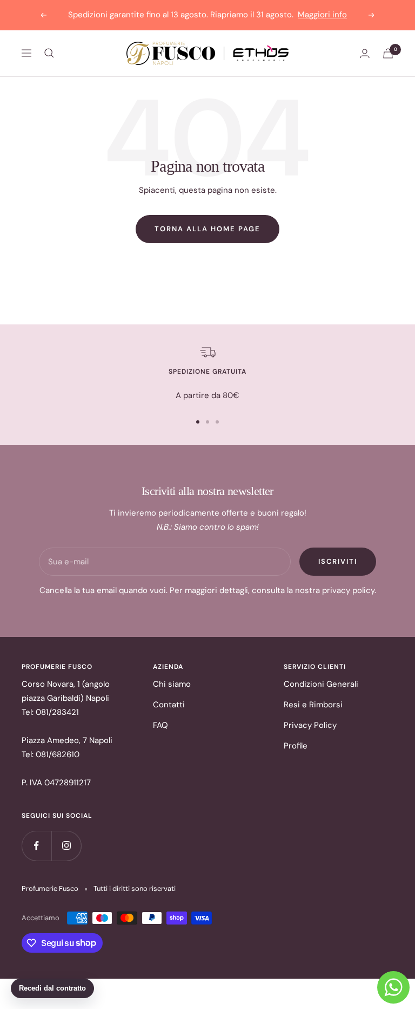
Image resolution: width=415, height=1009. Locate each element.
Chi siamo (172, 684)
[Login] (365, 53)
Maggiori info (322, 14)
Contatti (169, 704)
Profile (295, 745)
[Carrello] (388, 53)
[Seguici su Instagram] (66, 846)
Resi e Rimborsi (313, 704)
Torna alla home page (207, 228)
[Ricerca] (49, 53)
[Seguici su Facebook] (36, 846)
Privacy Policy (310, 725)
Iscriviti (337, 561)
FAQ (160, 725)
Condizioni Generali (321, 684)
